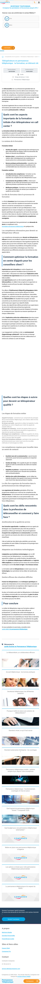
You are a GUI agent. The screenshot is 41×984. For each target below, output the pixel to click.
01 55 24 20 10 (6, 964)
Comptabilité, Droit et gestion (12, 56)
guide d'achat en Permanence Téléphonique (20, 646)
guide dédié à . (15, 629)
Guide (36, 56)
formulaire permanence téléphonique (13, 226)
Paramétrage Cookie (8, 939)
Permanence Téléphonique (27, 56)
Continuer (7, 48)
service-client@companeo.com (11, 968)
